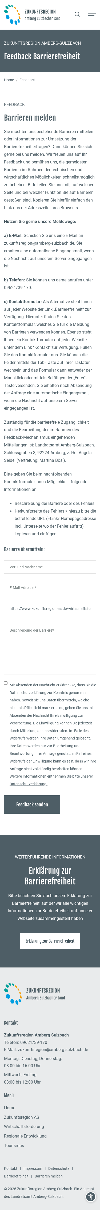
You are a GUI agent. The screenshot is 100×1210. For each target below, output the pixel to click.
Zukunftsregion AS (21, 1117)
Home (9, 80)
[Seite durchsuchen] (77, 14)
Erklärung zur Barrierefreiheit (50, 941)
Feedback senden (32, 804)
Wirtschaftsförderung (24, 1126)
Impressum (32, 1168)
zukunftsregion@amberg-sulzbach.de (53, 1049)
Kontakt (10, 1168)
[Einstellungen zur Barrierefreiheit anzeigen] (90, 1197)
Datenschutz (58, 1168)
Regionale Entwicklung (25, 1136)
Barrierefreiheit (16, 1176)
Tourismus (14, 1145)
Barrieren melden (49, 1176)
